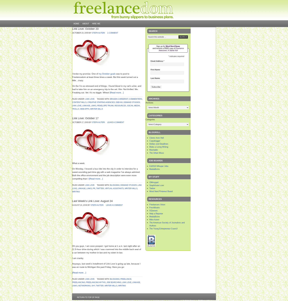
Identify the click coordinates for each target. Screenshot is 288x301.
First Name (155, 70)
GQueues (153, 210)
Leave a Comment (115, 122)
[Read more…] (117, 92)
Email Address (157, 61)
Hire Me (96, 24)
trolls (75, 109)
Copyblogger (154, 141)
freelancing (78, 282)
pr (94, 188)
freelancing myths (96, 282)
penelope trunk (105, 106)
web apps (84, 109)
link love (89, 99)
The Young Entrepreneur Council (163, 229)
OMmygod (153, 182)
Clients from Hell (156, 138)
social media (133, 106)
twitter (100, 188)
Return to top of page (88, 297)
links (93, 106)
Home (76, 24)
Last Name (155, 78)
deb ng (119, 102)
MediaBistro (154, 169)
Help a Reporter (156, 213)
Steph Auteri (98, 33)
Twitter (152, 188)
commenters (135, 99)
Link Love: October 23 (85, 28)
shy (93, 286)
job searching (113, 282)
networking (84, 286)
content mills (79, 102)
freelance (125, 279)
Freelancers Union (157, 204)
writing (76, 192)
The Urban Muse (156, 153)
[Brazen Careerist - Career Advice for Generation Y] (151, 246)
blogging (115, 185)
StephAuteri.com (156, 185)
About (85, 24)
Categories (150, 119)
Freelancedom (123, 10)
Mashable (153, 150)
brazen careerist (119, 99)
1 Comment (112, 33)
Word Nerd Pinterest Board (161, 191)
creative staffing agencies (101, 102)
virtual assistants (114, 188)
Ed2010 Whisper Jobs (158, 166)
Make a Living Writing (158, 147)
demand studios (132, 102)
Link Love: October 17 (85, 118)
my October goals (107, 74)
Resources (120, 106)
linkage (86, 106)
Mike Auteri (154, 219)
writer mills (96, 109)
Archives (149, 103)
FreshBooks (154, 207)
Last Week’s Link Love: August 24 (92, 201)
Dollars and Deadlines (158, 144)
